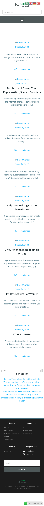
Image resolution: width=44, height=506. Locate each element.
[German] (35, 3)
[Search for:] (21, 370)
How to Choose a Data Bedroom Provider (22, 391)
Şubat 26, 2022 (22, 47)
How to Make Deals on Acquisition (22, 394)
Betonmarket (23, 42)
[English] (31, 3)
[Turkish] (38, 3)
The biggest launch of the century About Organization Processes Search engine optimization (22, 385)
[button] (22, 20)
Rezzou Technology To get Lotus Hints (22, 379)
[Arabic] (27, 3)
